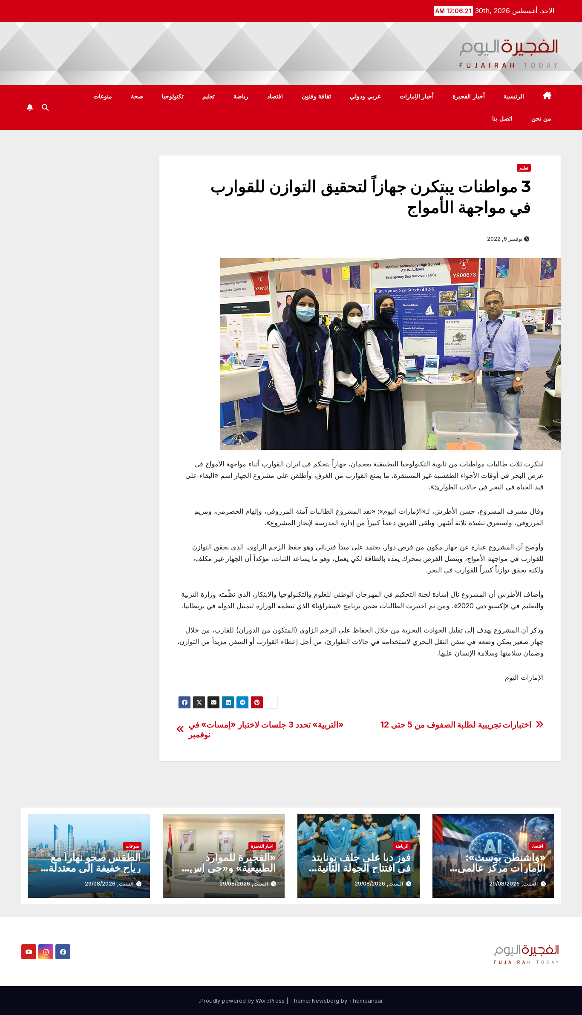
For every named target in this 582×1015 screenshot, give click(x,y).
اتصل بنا (502, 118)
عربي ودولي (365, 96)
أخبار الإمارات (417, 96)
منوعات (102, 96)
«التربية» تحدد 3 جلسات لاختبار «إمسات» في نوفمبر (266, 729)
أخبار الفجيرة (468, 96)
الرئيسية (514, 96)
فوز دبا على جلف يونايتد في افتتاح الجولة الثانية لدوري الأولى (361, 868)
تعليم (208, 96)
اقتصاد (275, 96)
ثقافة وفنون (316, 96)
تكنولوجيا (173, 96)
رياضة (240, 96)
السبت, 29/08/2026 (513, 883)
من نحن (541, 118)
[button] (45, 107)
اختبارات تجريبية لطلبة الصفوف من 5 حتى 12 (455, 725)
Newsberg (325, 1000)
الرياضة (402, 845)
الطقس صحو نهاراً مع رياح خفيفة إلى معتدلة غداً (95, 868)
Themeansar (366, 1000)
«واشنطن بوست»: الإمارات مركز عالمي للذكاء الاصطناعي (502, 868)
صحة (137, 96)
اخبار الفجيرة (262, 845)
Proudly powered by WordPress (243, 1000)
